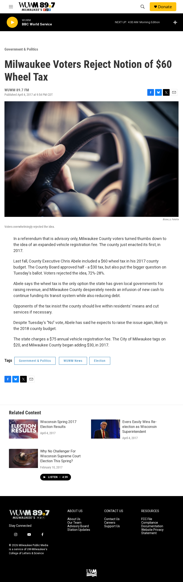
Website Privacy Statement (152, 531)
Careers (109, 522)
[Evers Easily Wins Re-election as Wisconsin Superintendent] (105, 429)
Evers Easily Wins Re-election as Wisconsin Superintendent (139, 427)
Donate (165, 6)
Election (100, 360)
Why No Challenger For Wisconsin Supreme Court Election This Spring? (60, 456)
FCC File (146, 519)
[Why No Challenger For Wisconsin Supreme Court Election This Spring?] (23, 458)
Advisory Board (78, 526)
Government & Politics (21, 49)
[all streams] (176, 22)
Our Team (74, 522)
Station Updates (78, 529)
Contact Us (112, 519)
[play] (12, 22)
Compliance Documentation (152, 524)
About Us (73, 519)
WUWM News (73, 360)
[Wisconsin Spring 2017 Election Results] (23, 429)
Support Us (112, 526)
